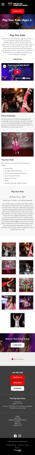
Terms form (17, 447)
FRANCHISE (17, 388)
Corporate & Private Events (17, 420)
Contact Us (17, 59)
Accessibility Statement (11, 445)
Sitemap (27, 445)
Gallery (17, 422)
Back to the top (19, 359)
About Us (17, 423)
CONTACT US (17, 377)
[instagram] (20, 436)
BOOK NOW (17, 11)
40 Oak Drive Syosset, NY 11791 (17, 402)
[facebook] (15, 436)
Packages (17, 418)
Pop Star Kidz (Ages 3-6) (17, 21)
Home (17, 416)
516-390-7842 (17, 373)
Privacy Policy (21, 445)
